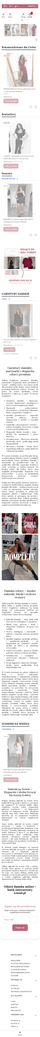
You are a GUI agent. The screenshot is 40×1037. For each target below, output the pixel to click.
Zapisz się (20, 927)
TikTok (13, 1026)
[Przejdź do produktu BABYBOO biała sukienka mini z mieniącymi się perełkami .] (20, 750)
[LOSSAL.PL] (20, 267)
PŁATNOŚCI (15, 989)
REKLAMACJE (16, 1010)
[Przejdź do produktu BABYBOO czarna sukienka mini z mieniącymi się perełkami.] (20, 200)
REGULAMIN (15, 961)
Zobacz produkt (11, 101)
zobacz (4, 299)
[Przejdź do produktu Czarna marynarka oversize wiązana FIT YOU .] (20, 320)
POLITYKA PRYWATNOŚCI (20, 964)
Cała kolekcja (6, 729)
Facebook (14, 1023)
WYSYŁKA (14, 986)
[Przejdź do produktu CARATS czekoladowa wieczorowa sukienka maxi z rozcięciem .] (20, 137)
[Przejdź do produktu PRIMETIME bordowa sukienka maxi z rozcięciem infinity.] (20, 70)
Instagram (15, 1020)
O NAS (13, 1001)
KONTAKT (14, 1004)
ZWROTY (31, 6)
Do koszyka (9, 350)
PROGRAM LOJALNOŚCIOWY (21, 992)
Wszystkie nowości (8, 179)
